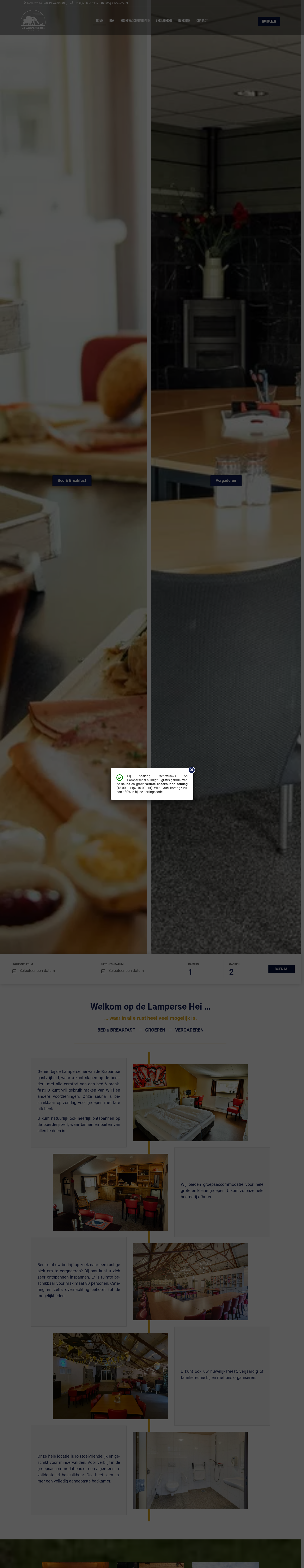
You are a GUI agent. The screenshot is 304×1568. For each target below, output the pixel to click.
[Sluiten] (191, 770)
